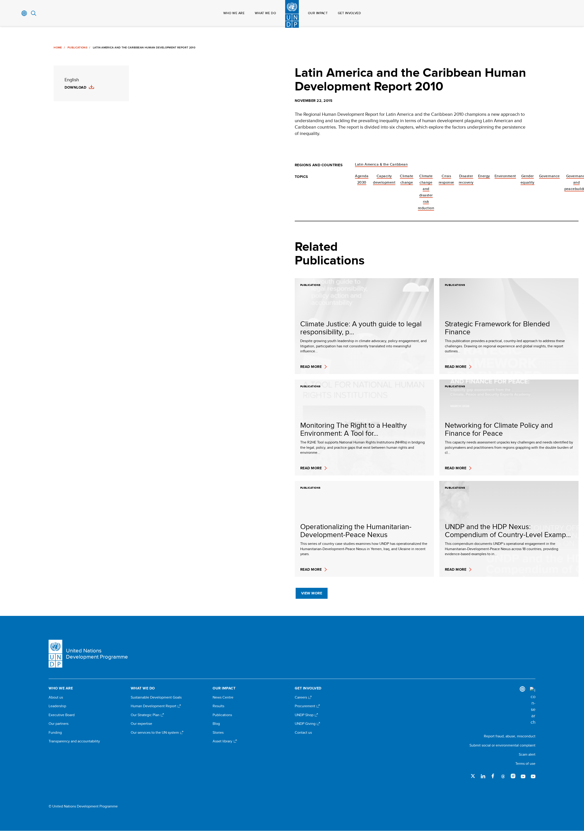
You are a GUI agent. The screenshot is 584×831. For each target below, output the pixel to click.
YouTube (523, 776)
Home (58, 47)
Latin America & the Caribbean (381, 164)
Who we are (234, 13)
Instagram (513, 776)
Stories (218, 732)
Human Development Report (154, 706)
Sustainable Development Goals (156, 697)
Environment (505, 176)
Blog (216, 723)
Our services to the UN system (155, 732)
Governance (549, 176)
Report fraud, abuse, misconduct (509, 736)
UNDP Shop (304, 715)
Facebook (493, 776)
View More (311, 593)
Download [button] (75, 87)
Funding (55, 732)
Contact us (303, 732)
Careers (301, 697)
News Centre (223, 697)
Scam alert (527, 754)
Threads (503, 776)
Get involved (349, 13)
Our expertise (141, 723)
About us (56, 697)
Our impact (318, 13)
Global (24, 13)
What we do (265, 13)
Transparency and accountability (74, 741)
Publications (77, 47)
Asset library (223, 741)
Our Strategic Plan (145, 715)
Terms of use (525, 763)
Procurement (305, 706)
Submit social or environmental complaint (502, 745)
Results (218, 706)
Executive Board (62, 715)
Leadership (57, 706)
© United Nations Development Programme (83, 806)
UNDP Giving (305, 723)
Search (33, 13)
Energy (484, 176)
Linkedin (483, 776)
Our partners (58, 723)
